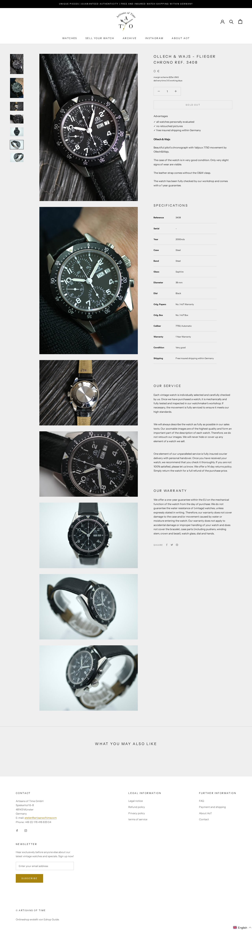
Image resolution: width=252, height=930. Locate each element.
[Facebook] (167, 545)
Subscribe (29, 878)
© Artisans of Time (31, 910)
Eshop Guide (51, 919)
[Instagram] (25, 830)
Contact (204, 819)
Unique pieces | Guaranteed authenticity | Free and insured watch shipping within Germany (126, 4)
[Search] (231, 21)
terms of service (137, 819)
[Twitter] (172, 545)
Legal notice (135, 800)
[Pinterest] (177, 545)
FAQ (201, 800)
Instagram (154, 38)
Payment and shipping (212, 806)
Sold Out (193, 104)
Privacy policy (136, 813)
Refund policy (136, 806)
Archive (130, 38)
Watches (69, 38)
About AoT (181, 38)
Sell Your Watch (99, 38)
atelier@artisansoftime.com (41, 817)
